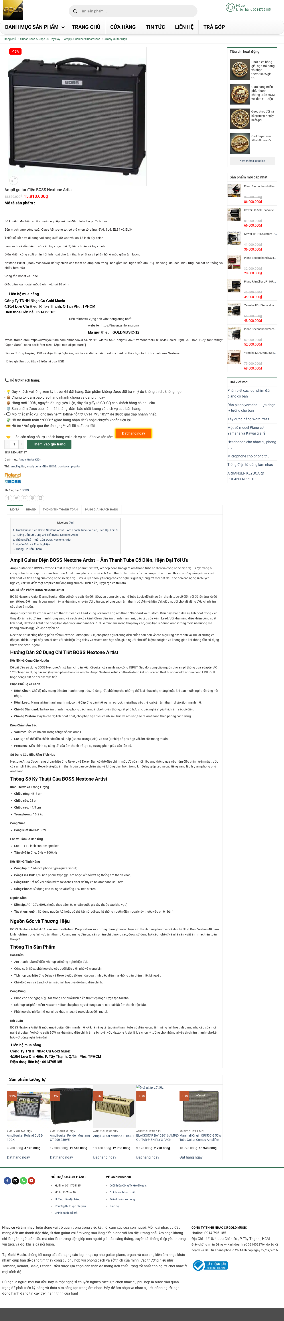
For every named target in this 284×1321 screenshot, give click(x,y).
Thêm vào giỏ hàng (49, 444)
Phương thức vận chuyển (70, 1206)
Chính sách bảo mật (122, 1192)
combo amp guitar (69, 466)
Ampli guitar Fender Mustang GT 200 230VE (70, 1138)
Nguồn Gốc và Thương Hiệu (31, 544)
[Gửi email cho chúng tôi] (15, 1181)
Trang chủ (9, 39)
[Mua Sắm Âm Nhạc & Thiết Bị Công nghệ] (22, 10)
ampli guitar (18, 466)
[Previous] (9, 1122)
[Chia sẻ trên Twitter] (16, 498)
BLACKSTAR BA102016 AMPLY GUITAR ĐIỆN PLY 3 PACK (157, 1138)
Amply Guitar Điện (116, 39)
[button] (13, 180)
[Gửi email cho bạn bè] (24, 498)
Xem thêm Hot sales (252, 160)
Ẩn (71, 522)
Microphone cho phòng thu (248, 456)
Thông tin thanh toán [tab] (60, 509)
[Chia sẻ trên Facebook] (8, 498)
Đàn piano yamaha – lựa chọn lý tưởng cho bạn (251, 408)
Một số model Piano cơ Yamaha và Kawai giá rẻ (246, 430)
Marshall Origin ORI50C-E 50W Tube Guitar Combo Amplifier (200, 1138)
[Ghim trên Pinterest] (32, 498)
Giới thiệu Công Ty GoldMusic (128, 1185)
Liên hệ (114, 1206)
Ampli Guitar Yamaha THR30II (113, 1136)
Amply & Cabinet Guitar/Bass (82, 39)
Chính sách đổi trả (66, 1212)
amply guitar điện (37, 466)
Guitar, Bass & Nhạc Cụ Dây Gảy (40, 39)
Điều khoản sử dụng (122, 1199)
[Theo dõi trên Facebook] (7, 1181)
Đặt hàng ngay (18, 1157)
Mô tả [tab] (14, 509)
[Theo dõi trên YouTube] (31, 1181)
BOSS (53, 466)
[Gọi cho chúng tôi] (23, 1181)
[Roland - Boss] (12, 478)
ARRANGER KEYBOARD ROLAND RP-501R (245, 476)
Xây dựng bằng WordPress (248, 419)
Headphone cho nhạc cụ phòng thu (251, 445)
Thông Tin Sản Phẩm (27, 549)
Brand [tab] (31, 509)
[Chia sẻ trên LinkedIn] (40, 498)
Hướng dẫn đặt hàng (67, 1199)
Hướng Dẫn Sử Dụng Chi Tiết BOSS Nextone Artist (45, 534)
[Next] (220, 1122)
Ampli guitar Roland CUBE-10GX (25, 1138)
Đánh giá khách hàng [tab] (101, 509)
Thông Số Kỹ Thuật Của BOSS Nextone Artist (42, 539)
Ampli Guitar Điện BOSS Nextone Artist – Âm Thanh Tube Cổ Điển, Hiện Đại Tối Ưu (65, 530)
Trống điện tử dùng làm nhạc (250, 465)
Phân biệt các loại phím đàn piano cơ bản (249, 393)
